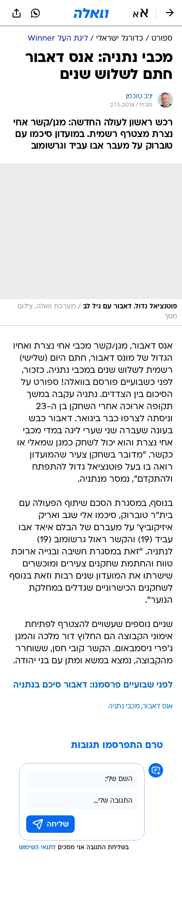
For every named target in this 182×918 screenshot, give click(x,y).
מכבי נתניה (124, 707)
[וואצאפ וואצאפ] (35, 13)
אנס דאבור (158, 707)
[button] (140, 13)
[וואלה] (91, 13)
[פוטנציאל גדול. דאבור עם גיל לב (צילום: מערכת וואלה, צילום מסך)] (91, 244)
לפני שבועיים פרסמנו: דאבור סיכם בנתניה (93, 685)
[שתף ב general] (16, 13)
